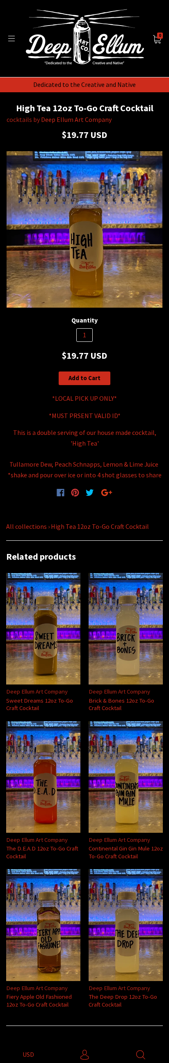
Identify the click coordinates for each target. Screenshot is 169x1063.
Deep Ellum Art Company (76, 119)
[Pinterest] (75, 492)
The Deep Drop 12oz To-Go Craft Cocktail (123, 1000)
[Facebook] (60, 492)
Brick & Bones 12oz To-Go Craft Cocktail (121, 704)
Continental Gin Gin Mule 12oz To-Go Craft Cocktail (126, 852)
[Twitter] (89, 492)
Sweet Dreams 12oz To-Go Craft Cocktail (39, 704)
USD (28, 1054)
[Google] (106, 492)
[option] (84, 229)
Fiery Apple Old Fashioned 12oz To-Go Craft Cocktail (39, 1000)
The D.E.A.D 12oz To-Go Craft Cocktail (42, 852)
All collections (26, 526)
